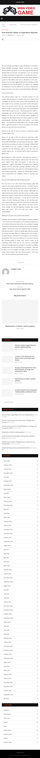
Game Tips (21, 718)
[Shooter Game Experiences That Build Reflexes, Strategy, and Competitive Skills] (7, 370)
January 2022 (7, 574)
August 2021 (7, 586)
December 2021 (8, 578)
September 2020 (8, 618)
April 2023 (6, 513)
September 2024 (8, 485)
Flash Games (21, 714)
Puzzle (21, 738)
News (21, 726)
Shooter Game (21, 742)
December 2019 (8, 646)
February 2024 (8, 501)
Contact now (20, 2)
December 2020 (8, 606)
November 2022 (8, 533)
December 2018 (8, 682)
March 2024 (7, 497)
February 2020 (8, 638)
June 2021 (6, 594)
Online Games (12, 24)
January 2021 (7, 602)
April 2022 (6, 561)
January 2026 (7, 469)
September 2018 (8, 694)
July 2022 (6, 549)
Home (3, 24)
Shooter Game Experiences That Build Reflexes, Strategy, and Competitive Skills (25, 369)
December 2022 (8, 529)
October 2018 (7, 690)
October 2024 (7, 481)
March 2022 (7, 566)
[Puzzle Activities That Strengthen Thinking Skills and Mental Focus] (7, 392)
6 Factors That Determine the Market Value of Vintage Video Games (25, 358)
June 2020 (6, 630)
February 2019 (8, 674)
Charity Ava (11, 35)
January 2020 (7, 642)
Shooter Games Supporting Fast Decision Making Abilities (25, 346)
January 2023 (7, 525)
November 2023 (8, 505)
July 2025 (6, 477)
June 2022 (6, 553)
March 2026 (7, 461)
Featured (21, 710)
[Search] (38, 18)
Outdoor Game (21, 734)
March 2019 (7, 670)
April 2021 (6, 598)
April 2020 (6, 634)
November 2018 (8, 686)
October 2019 (7, 654)
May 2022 (6, 557)
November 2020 (8, 610)
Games (21, 722)
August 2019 (7, 662)
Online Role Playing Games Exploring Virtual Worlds (16, 448)
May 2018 (6, 698)
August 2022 (7, 545)
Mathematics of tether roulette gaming (20, 326)
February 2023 (8, 521)
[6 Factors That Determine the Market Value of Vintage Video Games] (7, 359)
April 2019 (6, 666)
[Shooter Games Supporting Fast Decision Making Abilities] (7, 348)
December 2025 (8, 473)
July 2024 (6, 493)
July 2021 (6, 590)
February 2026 (8, 465)
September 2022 (8, 541)
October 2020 (7, 614)
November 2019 (8, 650)
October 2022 (7, 537)
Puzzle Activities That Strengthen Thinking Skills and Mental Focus (26, 391)
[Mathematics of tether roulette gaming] (20, 312)
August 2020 (7, 622)
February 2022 (8, 570)
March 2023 (7, 517)
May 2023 (6, 509)
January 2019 (7, 678)
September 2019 (8, 658)
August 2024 (7, 489)
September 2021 (8, 582)
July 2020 (6, 626)
